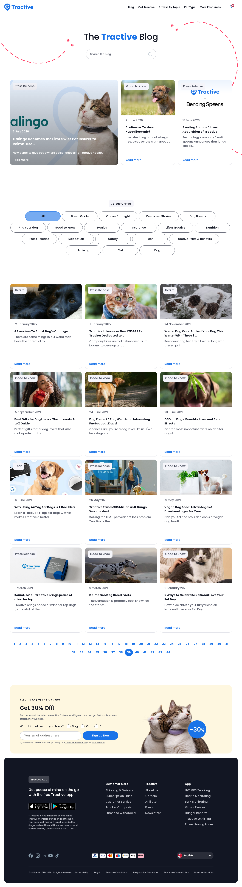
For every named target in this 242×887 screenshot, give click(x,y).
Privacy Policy (98, 742)
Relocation (76, 239)
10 (69, 644)
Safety (113, 239)
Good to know (65, 228)
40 (137, 652)
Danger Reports (196, 813)
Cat (120, 250)
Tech (149, 239)
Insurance (139, 228)
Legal (97, 872)
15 (104, 644)
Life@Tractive (175, 228)
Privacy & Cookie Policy (176, 872)
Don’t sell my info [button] (203, 872)
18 (126, 644)
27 (195, 644)
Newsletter (153, 813)
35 (97, 652)
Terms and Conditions (76, 742)
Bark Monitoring (196, 802)
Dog (157, 250)
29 (211, 644)
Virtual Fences (195, 807)
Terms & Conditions (117, 872)
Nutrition (212, 228)
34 (89, 652)
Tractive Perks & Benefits (194, 239)
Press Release (39, 239)
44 (168, 652)
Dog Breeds (198, 216)
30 (219, 644)
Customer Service (118, 802)
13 (90, 644)
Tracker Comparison (120, 807)
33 (81, 652)
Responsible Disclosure (145, 872)
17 (119, 644)
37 (113, 652)
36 (105, 652)
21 (148, 644)
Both (103, 726)
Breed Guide (80, 216)
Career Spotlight (118, 216)
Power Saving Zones (199, 824)
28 (203, 644)
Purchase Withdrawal (121, 813)
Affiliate (150, 802)
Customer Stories (158, 216)
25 (179, 644)
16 (111, 644)
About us (151, 790)
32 (73, 652)
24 (172, 644)
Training (83, 250)
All (43, 216)
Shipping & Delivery (119, 790)
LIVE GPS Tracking (197, 790)
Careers (151, 796)
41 (144, 652)
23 (164, 644)
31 (226, 644)
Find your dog (28, 228)
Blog (131, 7)
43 (160, 652)
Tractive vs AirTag (198, 819)
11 (76, 644)
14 (97, 644)
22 (156, 644)
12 (83, 644)
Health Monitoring (198, 796)
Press (149, 807)
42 (152, 652)
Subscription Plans (119, 796)
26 (187, 644)
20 (141, 644)
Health (102, 228)
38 (121, 652)
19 (133, 644)
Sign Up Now (100, 735)
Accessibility (82, 872)
